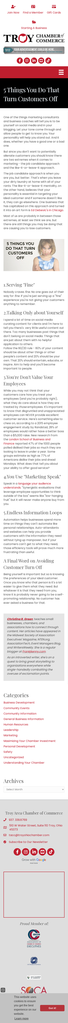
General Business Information (23, 719)
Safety (7, 752)
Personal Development (19, 746)
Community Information (19, 714)
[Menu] (61, 72)
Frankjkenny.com (34, 652)
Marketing (10, 735)
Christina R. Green (20, 619)
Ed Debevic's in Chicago (47, 210)
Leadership (10, 730)
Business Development (19, 703)
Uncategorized (13, 757)
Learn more (21, 1018)
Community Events (16, 708)
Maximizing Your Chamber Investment (29, 741)
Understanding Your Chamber (23, 763)
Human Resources (15, 724)
